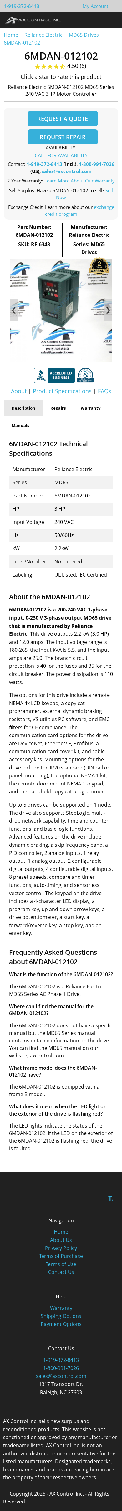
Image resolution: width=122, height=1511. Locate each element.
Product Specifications (62, 391)
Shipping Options (61, 1316)
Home (11, 34)
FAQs (104, 391)
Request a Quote (62, 118)
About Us (61, 1240)
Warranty (61, 1308)
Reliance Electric (43, 34)
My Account (95, 6)
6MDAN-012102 (22, 42)
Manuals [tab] (20, 425)
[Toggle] (111, 19)
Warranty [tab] (90, 408)
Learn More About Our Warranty (79, 180)
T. (110, 1198)
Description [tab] (23, 408)
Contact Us (61, 1272)
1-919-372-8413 (21, 6)
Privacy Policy (61, 1248)
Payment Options (61, 1324)
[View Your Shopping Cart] (113, 6)
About (19, 391)
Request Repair (63, 137)
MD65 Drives (84, 34)
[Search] (99, 19)
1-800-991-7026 (96, 164)
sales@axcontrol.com (67, 171)
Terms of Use (61, 1264)
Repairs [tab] (58, 408)
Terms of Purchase (61, 1256)
